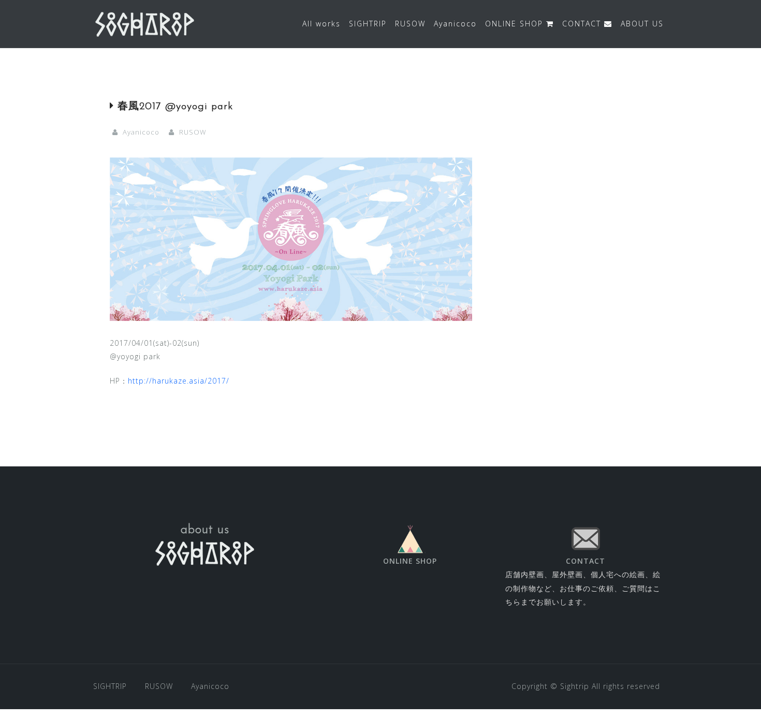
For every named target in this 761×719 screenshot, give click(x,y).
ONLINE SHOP (515, 23)
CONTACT (583, 23)
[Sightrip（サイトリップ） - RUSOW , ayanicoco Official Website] (145, 23)
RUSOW (410, 23)
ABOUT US (642, 23)
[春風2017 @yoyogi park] (291, 238)
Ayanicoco (455, 23)
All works (321, 23)
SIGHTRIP (368, 23)
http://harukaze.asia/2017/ (178, 381)
